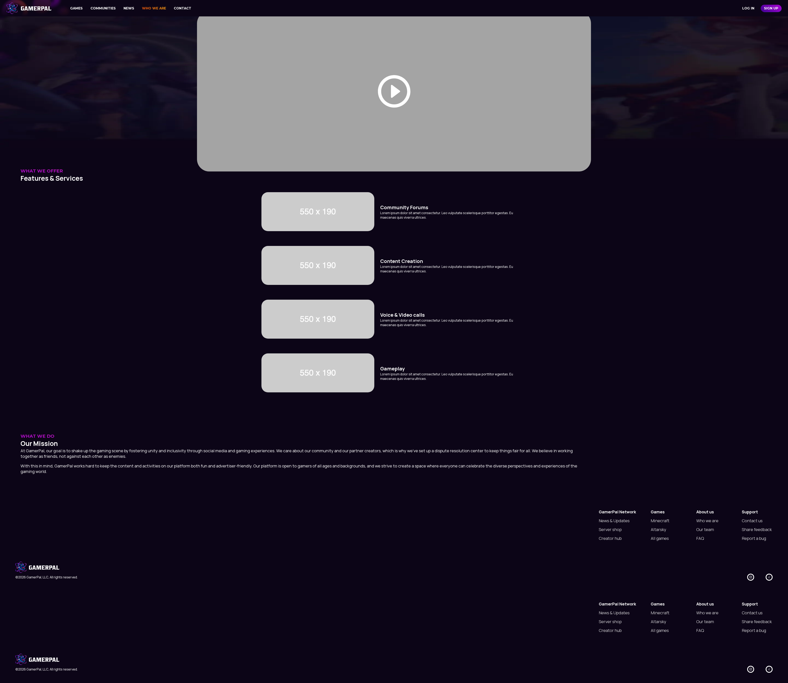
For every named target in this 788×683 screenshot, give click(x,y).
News (129, 8)
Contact (182, 8)
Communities (103, 8)
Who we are (154, 8)
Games (76, 8)
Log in (748, 8)
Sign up (771, 8)
